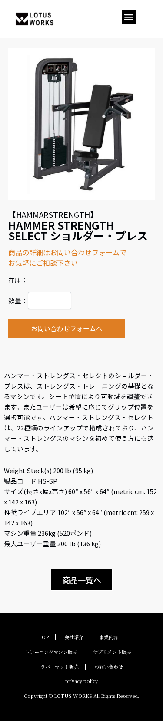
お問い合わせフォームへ (67, 328)
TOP (43, 636)
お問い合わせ (108, 666)
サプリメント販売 (112, 651)
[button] (129, 17)
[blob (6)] (81, 124)
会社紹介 (73, 636)
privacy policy (81, 680)
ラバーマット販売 (59, 666)
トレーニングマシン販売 (51, 651)
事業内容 (108, 636)
